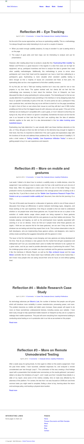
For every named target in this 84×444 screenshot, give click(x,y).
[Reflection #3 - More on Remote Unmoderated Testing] (42, 341)
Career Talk (40, 36)
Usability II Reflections (61, 36)
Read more (13, 322)
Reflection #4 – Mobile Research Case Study (42, 289)
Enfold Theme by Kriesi (29, 441)
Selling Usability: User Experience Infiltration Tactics (46, 138)
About (46, 423)
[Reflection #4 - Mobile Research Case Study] (42, 279)
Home (46, 419)
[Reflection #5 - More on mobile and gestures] (42, 160)
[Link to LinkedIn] (77, 6)
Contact (46, 431)
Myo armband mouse (56, 252)
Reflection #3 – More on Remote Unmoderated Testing (42, 352)
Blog (45, 428)
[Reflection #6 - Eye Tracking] (42, 23)
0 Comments (30, 36)
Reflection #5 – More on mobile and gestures (42, 170)
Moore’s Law (34, 301)
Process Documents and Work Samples (57, 421)
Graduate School (49, 36)
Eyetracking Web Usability (63, 63)
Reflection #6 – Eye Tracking (42, 31)
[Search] (65, 6)
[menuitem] (41, 6)
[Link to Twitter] (73, 6)
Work (45, 426)
